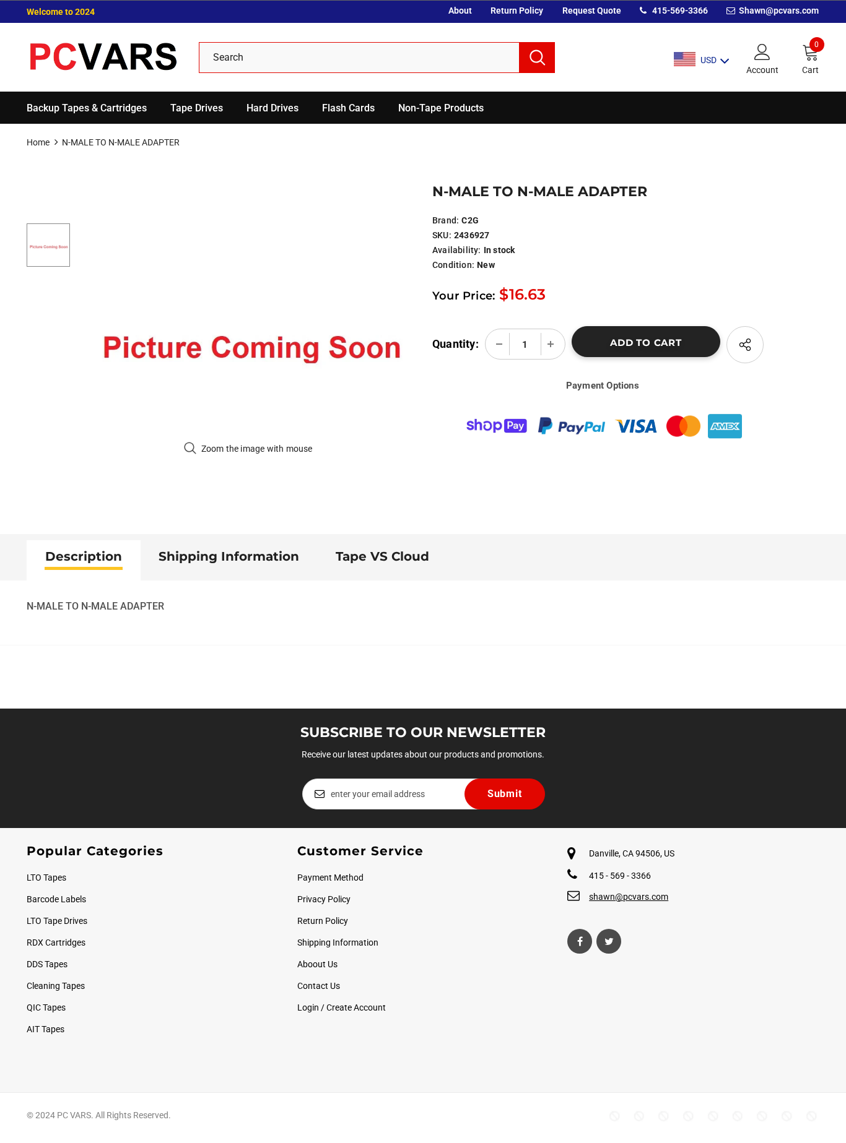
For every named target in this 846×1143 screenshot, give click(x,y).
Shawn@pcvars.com (778, 10)
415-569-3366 (679, 10)
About (460, 10)
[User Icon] (762, 51)
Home (38, 142)
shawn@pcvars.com (628, 897)
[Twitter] (608, 941)
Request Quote (591, 10)
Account (762, 70)
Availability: (456, 250)
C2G (470, 220)
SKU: (441, 235)
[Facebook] (579, 941)
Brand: (445, 220)
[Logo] (103, 57)
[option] (248, 334)
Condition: (453, 265)
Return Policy (517, 10)
